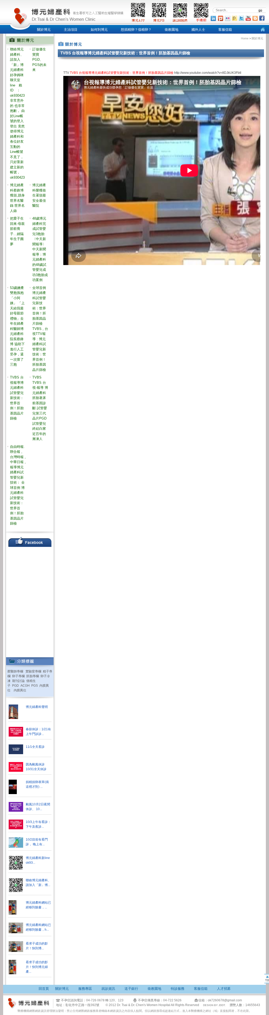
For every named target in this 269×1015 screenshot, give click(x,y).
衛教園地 (171, 30)
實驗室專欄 (33, 671)
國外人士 (198, 30)
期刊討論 (18, 681)
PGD (15, 685)
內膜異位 (20, 690)
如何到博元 (99, 30)
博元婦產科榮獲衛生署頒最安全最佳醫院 (39, 195)
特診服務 (177, 989)
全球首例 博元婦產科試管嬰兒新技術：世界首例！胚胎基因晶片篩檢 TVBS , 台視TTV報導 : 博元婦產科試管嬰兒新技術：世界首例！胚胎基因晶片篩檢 (40, 329)
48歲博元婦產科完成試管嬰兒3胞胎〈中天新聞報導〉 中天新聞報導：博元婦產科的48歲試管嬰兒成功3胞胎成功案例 (40, 249)
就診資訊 (108, 989)
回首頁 (44, 989)
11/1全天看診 (35, 747)
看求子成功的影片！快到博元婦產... (37, 966)
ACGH (25, 685)
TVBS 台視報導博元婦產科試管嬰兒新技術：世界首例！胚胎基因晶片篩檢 (17, 397)
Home (245, 38)
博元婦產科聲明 (37, 707)
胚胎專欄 (32, 676)
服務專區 (85, 989)
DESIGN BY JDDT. (214, 1005)
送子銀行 (131, 989)
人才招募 (224, 989)
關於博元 (44, 30)
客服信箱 (225, 30)
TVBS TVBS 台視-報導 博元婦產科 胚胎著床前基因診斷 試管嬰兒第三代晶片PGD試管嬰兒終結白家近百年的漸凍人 (40, 408)
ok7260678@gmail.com (225, 1000)
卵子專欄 (18, 676)
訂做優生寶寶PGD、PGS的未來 (39, 59)
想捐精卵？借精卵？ (136, 30)
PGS (34, 685)
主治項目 (70, 30)
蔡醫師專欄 (15, 671)
